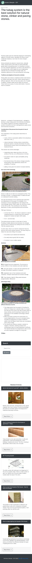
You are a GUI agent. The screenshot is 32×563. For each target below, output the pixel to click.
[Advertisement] (16, 38)
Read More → (8, 416)
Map (20, 558)
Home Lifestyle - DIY (11, 2)
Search (7, 352)
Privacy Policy (25, 558)
